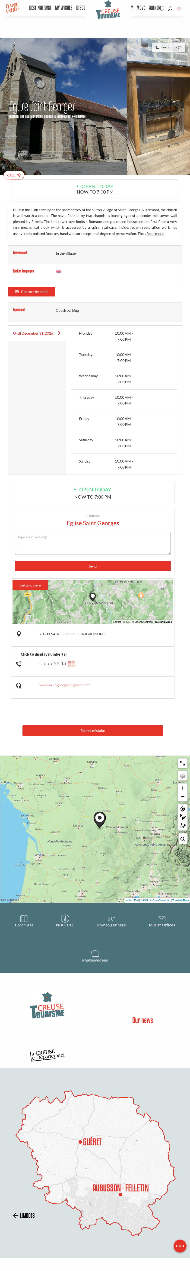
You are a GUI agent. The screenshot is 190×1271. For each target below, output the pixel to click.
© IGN (144, 900)
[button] (170, 9)
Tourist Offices (161, 925)
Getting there (30, 585)
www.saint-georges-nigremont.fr (64, 685)
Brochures (24, 925)
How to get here (111, 925)
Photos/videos (95, 960)
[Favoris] (162, 8)
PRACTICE (65, 925)
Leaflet (128, 900)
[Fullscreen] (182, 763)
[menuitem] (40, 8)
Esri (136, 900)
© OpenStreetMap (160, 900)
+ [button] (182, 788)
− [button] (182, 796)
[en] (179, 8)
